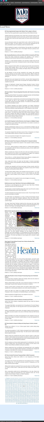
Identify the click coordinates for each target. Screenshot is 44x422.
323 (20, 398)
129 (13, 384)
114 (20, 383)
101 (30, 382)
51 (34, 379)
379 (18, 402)
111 (15, 383)
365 (27, 400)
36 (15, 379)
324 (22, 398)
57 (8, 381)
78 (34, 381)
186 (13, 388)
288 (25, 395)
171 (20, 387)
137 (27, 384)
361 (20, 400)
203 (9, 390)
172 (22, 387)
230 (24, 391)
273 (32, 394)
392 (18, 403)
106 (6, 383)
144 (6, 386)
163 (6, 387)
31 (9, 379)
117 (25, 383)
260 (9, 394)
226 (16, 391)
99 (27, 382)
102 (32, 382)
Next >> (26, 403)
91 (17, 382)
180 (36, 387)
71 (25, 381)
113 (18, 383)
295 (38, 395)
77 (33, 381)
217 (34, 390)
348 (31, 399)
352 (38, 399)
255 (34, 392)
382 (24, 402)
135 (24, 384)
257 (38, 392)
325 (24, 398)
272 (31, 394)
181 (38, 387)
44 (25, 379)
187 (15, 388)
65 (18, 381)
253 (31, 392)
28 (5, 379)
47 (29, 379)
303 (18, 396)
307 (25, 396)
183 (8, 388)
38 (18, 379)
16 (24, 378)
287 (24, 395)
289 (27, 395)
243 (13, 392)
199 (36, 388)
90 (16, 382)
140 (32, 384)
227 (18, 391)
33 (11, 379)
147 (11, 386)
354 (8, 400)
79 (35, 381)
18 (27, 378)
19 (28, 378)
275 (36, 394)
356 (11, 400)
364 (25, 400)
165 (9, 387)
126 (8, 384)
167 (13, 387)
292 (32, 395)
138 (29, 384)
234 (31, 391)
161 (36, 386)
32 (10, 379)
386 (31, 402)
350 (34, 399)
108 (9, 383)
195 (29, 388)
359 (16, 400)
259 (8, 394)
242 (11, 392)
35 (14, 379)
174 (25, 387)
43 (24, 379)
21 (31, 378)
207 (16, 390)
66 (19, 381)
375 (11, 402)
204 (11, 390)
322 (18, 398)
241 (9, 392)
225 (15, 391)
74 (29, 381)
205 (13, 390)
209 (20, 390)
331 (34, 398)
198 (34, 388)
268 (24, 394)
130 (15, 384)
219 (38, 390)
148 (13, 386)
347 (29, 399)
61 (13, 381)
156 (27, 386)
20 (29, 378)
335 (8, 399)
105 (38, 382)
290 (29, 395)
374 (9, 402)
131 (16, 384)
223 (11, 391)
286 (22, 395)
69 (23, 381)
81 (38, 381)
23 (33, 378)
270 (27, 394)
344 (24, 399)
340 (16, 399)
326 (25, 398)
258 (6, 394)
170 (18, 387)
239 (6, 392)
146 (9, 386)
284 (18, 395)
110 (13, 383)
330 (32, 398)
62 (14, 381)
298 (9, 396)
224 (13, 391)
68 (22, 381)
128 (11, 384)
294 (36, 395)
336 (9, 399)
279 (9, 395)
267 (22, 394)
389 (36, 402)
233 (29, 391)
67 (20, 381)
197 (32, 388)
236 (34, 391)
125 (6, 384)
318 (11, 398)
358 (15, 400)
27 (38, 378)
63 (15, 381)
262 (13, 394)
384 (27, 402)
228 (20, 391)
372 (6, 402)
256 (36, 392)
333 (38, 398)
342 (20, 399)
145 (8, 386)
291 (31, 395)
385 (29, 402)
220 (6, 391)
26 (37, 378)
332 (36, 398)
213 (27, 390)
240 (8, 392)
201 (6, 390)
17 (26, 378)
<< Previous (7, 378)
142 (36, 384)
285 (20, 395)
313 (36, 396)
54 (38, 379)
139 (31, 384)
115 (22, 383)
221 (8, 391)
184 (9, 388)
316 (8, 398)
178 (32, 387)
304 (20, 396)
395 (24, 403)
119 (29, 383)
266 (20, 394)
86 (11, 382)
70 (24, 381)
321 (16, 398)
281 (13, 395)
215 (31, 390)
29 (6, 379)
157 (29, 386)
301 (15, 396)
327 (27, 398)
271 (29, 394)
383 (25, 402)
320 (15, 398)
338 (13, 399)
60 (11, 381)
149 (15, 386)
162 (38, 386)
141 (34, 384)
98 (26, 382)
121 (32, 383)
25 (36, 378)
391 (17, 403)
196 (31, 388)
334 (6, 399)
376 (13, 402)
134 (22, 384)
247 (20, 392)
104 (36, 382)
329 (31, 398)
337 (11, 399)
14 (22, 378)
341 (18, 399)
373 (8, 402)
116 (24, 383)
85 (9, 382)
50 (33, 379)
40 (20, 379)
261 (11, 394)
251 (27, 392)
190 (20, 388)
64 (16, 381)
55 (5, 381)
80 (37, 381)
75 (30, 381)
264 (16, 394)
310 (31, 396)
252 (29, 392)
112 (16, 383)
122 (34, 383)
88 (13, 382)
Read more (37, 51)
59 (10, 381)
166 (11, 387)
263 (15, 394)
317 (9, 398)
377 (15, 402)
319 (13, 398)
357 (13, 400)
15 (23, 378)
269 (25, 394)
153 (22, 386)
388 (34, 402)
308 (27, 396)
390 (38, 402)
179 (34, 387)
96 (23, 382)
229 (22, 391)
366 (29, 400)
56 (6, 381)
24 (34, 378)
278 (8, 395)
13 (20, 378)
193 (25, 388)
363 (24, 400)
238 (38, 391)
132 (18, 384)
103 (34, 382)
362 (22, 400)
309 (29, 396)
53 (37, 379)
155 (25, 386)
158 (31, 386)
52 (35, 379)
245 (16, 392)
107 (8, 383)
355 (9, 400)
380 (20, 402)
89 (14, 382)
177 (31, 387)
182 (6, 388)
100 (29, 382)
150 (16, 386)
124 (38, 383)
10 (17, 378)
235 (32, 391)
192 (24, 388)
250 (25, 392)
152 (20, 386)
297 (8, 396)
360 (18, 400)
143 (38, 384)
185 (11, 388)
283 (16, 395)
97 (24, 382)
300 (13, 396)
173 (24, 387)
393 (20, 403)
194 (27, 388)
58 (9, 381)
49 (32, 379)
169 (16, 387)
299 (11, 396)
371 (38, 400)
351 (36, 399)
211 (24, 390)
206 (15, 390)
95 (22, 382)
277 (6, 395)
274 (34, 394)
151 (18, 386)
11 (18, 378)
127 (9, 384)
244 (15, 392)
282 (15, 395)
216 (32, 390)
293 (34, 395)
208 (18, 390)
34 (13, 379)
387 (32, 402)
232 (27, 391)
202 (8, 390)
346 (27, 399)
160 (34, 386)
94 (21, 382)
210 (22, 390)
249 (24, 392)
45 (27, 379)
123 (36, 383)
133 (20, 384)
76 (32, 381)
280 (11, 395)
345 (25, 399)
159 (32, 386)
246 (18, 392)
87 (12, 382)
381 (22, 402)
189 (18, 388)
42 (23, 379)
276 (38, 394)
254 (32, 392)
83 (7, 382)
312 (34, 396)
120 (31, 383)
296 (6, 396)
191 (22, 388)
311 (32, 396)
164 (8, 387)
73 (28, 381)
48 (30, 379)
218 (36, 390)
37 (16, 379)
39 (19, 379)
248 (22, 392)
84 (8, 382)
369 (34, 400)
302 (16, 396)
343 (22, 399)
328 (29, 398)
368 (32, 400)
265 (18, 394)
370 (36, 400)
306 (24, 396)
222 (9, 391)
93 (19, 382)
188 (16, 388)
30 (8, 379)
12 (19, 378)
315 (6, 398)
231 (25, 391)
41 (22, 379)
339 (15, 399)
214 (29, 390)
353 (6, 400)
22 (32, 378)
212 (25, 390)
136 (25, 384)
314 (38, 396)
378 (16, 402)
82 (5, 382)
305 (22, 396)
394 (22, 403)
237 (36, 391)
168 (15, 387)
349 (32, 399)
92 (18, 382)
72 (27, 381)
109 (11, 383)
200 (38, 388)
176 (29, 387)
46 (28, 379)
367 (31, 400)
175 (27, 387)
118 (27, 383)
